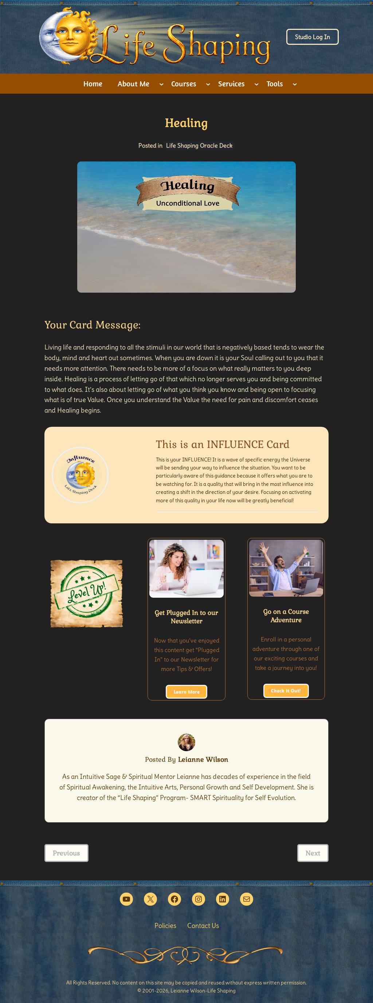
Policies (165, 925)
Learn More (187, 691)
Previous (66, 853)
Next (313, 853)
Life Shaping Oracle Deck (199, 145)
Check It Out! (286, 690)
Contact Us (203, 925)
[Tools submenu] (294, 83)
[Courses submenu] (208, 83)
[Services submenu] (256, 83)
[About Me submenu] (161, 83)
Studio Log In (312, 36)
